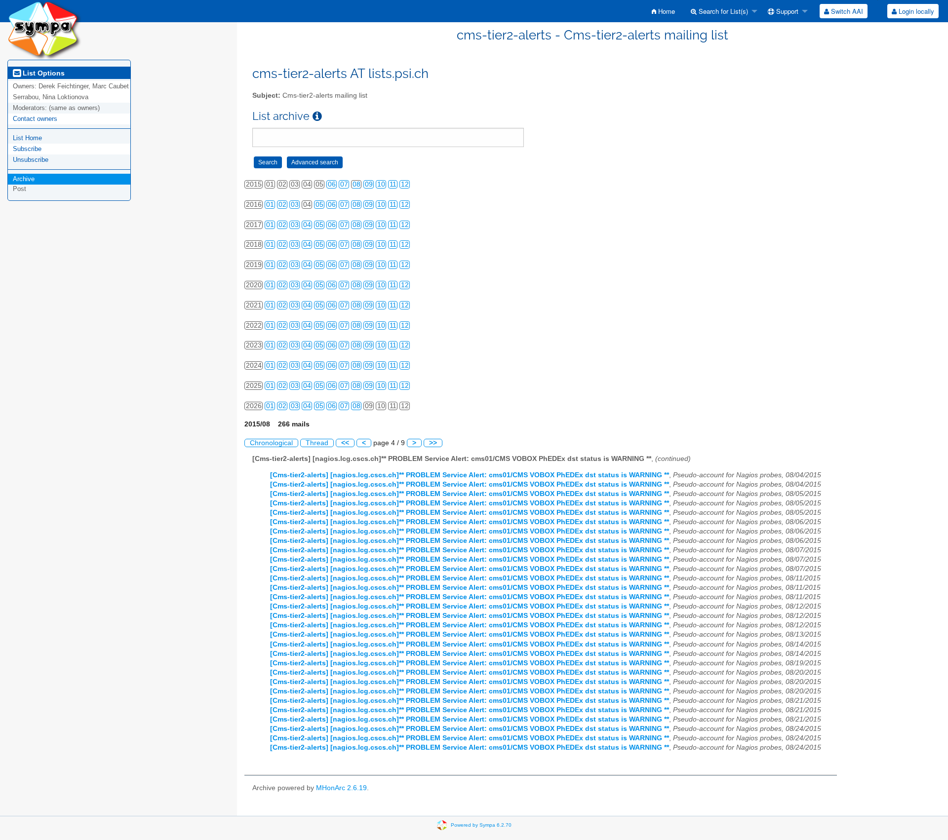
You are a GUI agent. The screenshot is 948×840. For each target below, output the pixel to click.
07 (344, 184)
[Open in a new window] (317, 116)
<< (345, 443)
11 (393, 184)
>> (433, 443)
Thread (317, 443)
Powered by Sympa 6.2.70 (481, 825)
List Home (27, 138)
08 (356, 184)
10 (381, 184)
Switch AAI (846, 11)
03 (295, 204)
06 (332, 184)
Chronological (271, 443)
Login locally (915, 11)
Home (665, 11)
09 (369, 184)
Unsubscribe (30, 159)
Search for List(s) (722, 11)
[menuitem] (663, 11)
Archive (24, 179)
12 (405, 184)
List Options (43, 73)
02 (282, 204)
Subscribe (27, 149)
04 (307, 225)
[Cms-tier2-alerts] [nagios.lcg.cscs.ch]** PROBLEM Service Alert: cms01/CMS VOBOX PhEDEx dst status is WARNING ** (469, 475)
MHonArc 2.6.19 (341, 788)
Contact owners (35, 118)
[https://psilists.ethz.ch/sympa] (44, 29)
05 (319, 204)
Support (786, 11)
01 (270, 204)
